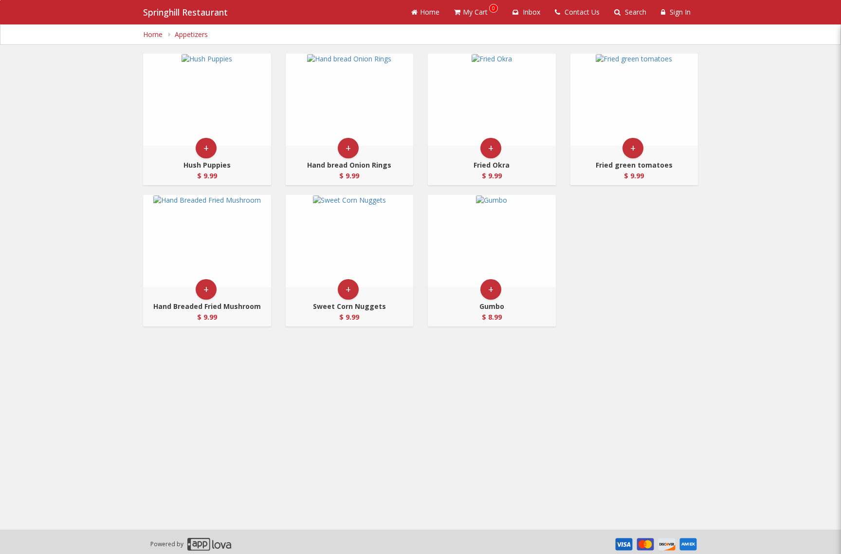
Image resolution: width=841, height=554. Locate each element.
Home (429, 12)
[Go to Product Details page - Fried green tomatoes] (634, 100)
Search (634, 12)
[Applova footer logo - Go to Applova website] (209, 544)
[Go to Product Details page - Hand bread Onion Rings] (350, 100)
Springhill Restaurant (185, 12)
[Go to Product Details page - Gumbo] (492, 241)
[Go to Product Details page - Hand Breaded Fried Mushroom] (207, 241)
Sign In (679, 12)
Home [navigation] (154, 34)
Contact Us (581, 12)
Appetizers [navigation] (191, 34)
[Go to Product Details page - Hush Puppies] (207, 100)
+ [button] (206, 147)
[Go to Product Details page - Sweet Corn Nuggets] (350, 241)
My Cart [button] (479, 10)
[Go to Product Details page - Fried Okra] (492, 100)
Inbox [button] (530, 12)
